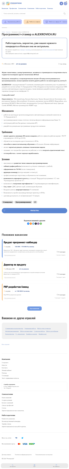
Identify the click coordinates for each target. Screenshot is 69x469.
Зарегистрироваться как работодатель (14, 426)
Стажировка (7, 202)
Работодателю (41, 8)
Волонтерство (9, 334)
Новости (4, 365)
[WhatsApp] (41, 224)
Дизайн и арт (42, 334)
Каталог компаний (7, 403)
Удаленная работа (30, 328)
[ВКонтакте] (28, 224)
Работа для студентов (44, 328)
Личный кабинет (7, 370)
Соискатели (22, 8)
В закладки (62, 252)
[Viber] (38, 224)
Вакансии (5, 8)
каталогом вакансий (48, 50)
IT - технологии (20, 334)
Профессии (13, 8)
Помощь (50, 8)
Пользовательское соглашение (43, 454)
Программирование (23, 202)
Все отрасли (5, 344)
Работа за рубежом (52, 331)
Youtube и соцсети (31, 334)
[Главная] (14, 3)
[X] (36, 224)
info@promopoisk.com (13, 386)
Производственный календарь (11, 421)
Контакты (4, 368)
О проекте (5, 362)
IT (35, 202)
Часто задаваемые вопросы (10, 378)
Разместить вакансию (8, 419)
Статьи (4, 408)
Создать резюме (7, 400)
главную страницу (25, 50)
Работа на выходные (26, 331)
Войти (61, 3)
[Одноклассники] (31, 224)
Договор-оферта (6, 454)
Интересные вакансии (12, 331)
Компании (30, 8)
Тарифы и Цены (6, 424)
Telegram (8, 388)
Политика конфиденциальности (23, 454)
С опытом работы (39, 331)
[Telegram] (33, 224)
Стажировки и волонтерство (14, 328)
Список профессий (7, 405)
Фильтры (34, 211)
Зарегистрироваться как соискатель (13, 410)
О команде (5, 375)
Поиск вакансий (6, 397)
